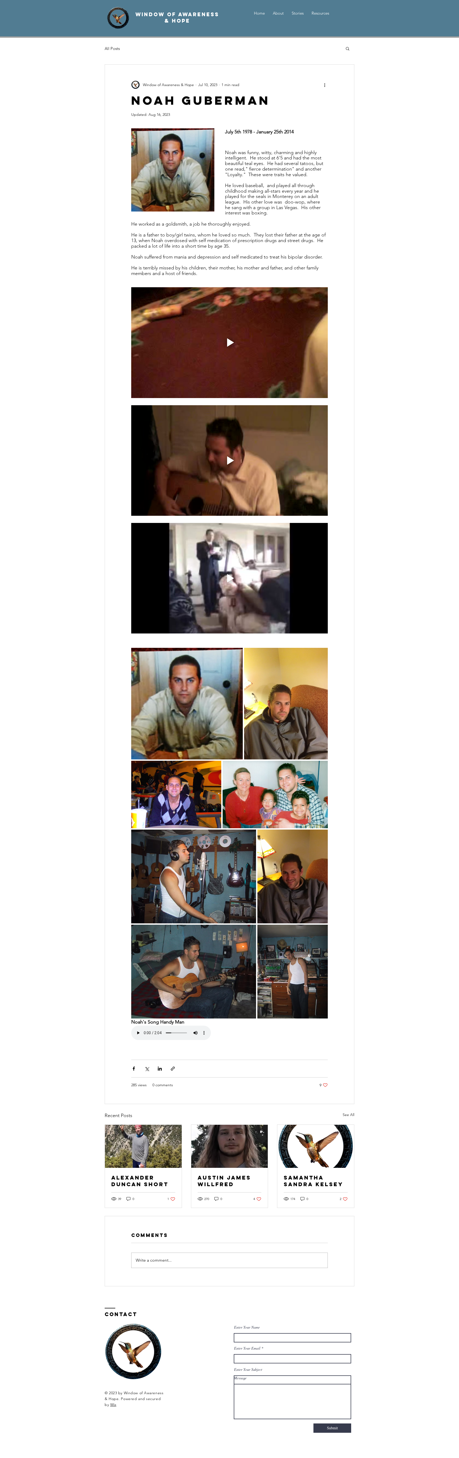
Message (240, 1378)
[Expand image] (187, 703)
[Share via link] (172, 1068)
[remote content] (177, 1033)
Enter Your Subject (248, 1369)
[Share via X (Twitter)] (146, 1068)
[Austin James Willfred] (229, 1146)
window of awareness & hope (177, 17)
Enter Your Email (247, 1348)
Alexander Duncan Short (139, 1180)
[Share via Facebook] (133, 1068)
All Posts (112, 48)
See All (348, 1114)
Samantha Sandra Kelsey (313, 1180)
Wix (113, 1404)
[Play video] (229, 342)
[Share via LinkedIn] (159, 1068)
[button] (347, 48)
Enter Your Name (247, 1327)
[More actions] (324, 85)
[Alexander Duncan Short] (143, 1146)
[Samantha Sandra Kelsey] (315, 1146)
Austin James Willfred (224, 1180)
